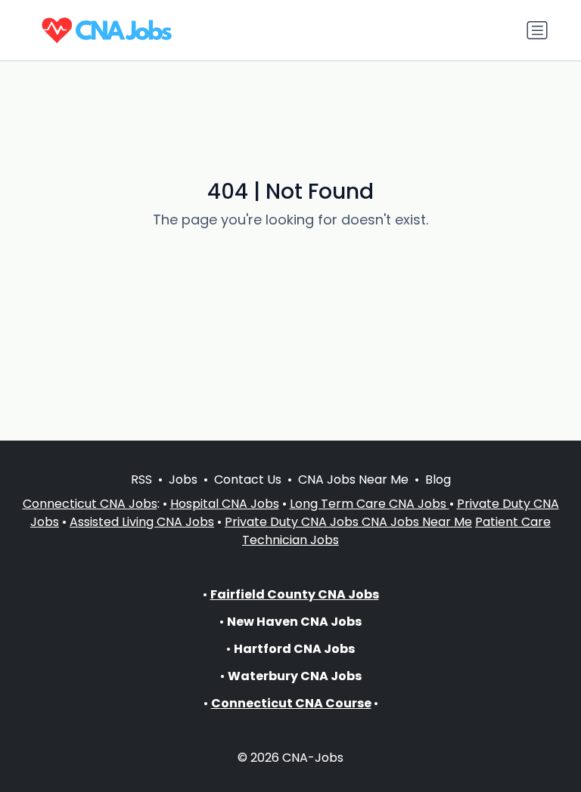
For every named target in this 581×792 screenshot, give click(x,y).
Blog (438, 479)
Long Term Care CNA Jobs (369, 503)
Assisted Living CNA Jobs (142, 522)
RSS (141, 479)
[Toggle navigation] (537, 30)
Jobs (183, 479)
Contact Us (247, 479)
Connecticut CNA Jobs (90, 503)
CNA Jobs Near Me (353, 479)
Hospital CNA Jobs (224, 503)
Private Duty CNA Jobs (293, 522)
